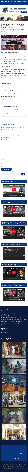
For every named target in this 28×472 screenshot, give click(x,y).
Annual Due (5, 332)
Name (3, 151)
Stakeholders (21, 29)
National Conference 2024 (8, 124)
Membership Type (7, 335)
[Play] (4, 195)
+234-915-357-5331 (16, 448)
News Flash (15, 29)
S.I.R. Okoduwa (5, 106)
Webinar (3, 31)
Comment (4, 139)
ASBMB (11, 3)
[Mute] (21, 195)
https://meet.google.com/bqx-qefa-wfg (14, 90)
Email (3, 155)
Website (3, 159)
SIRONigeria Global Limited (17, 468)
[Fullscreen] (23, 195)
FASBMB (7, 3)
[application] (14, 190)
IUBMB (3, 3)
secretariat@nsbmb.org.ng (16, 453)
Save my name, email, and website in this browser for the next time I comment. (13, 165)
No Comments (10, 29)
